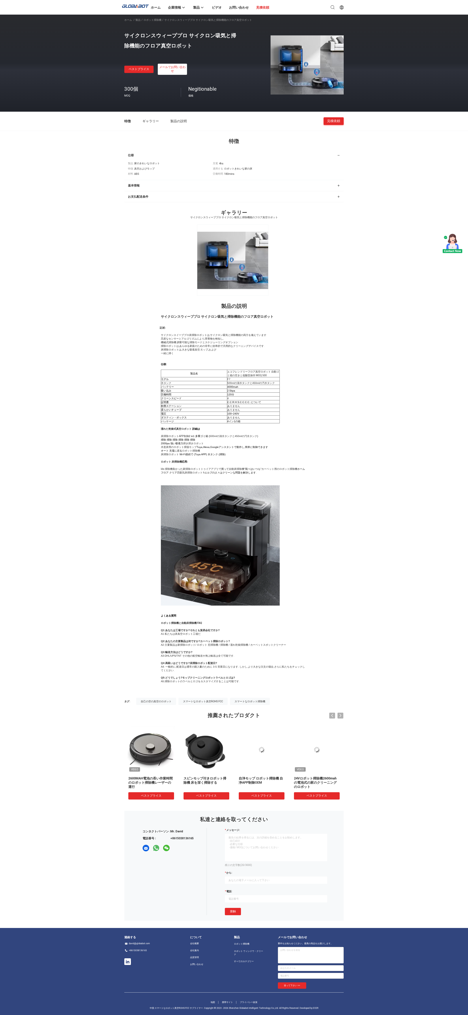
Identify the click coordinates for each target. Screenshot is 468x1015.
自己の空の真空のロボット (156, 701)
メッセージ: (233, 830)
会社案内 (194, 950)
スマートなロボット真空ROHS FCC (203, 701)
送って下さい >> (292, 985)
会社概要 (194, 943)
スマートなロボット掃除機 (250, 701)
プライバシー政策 (248, 1002)
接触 (233, 911)
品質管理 (194, 957)
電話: (229, 891)
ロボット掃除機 (152, 19)
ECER (315, 1008)
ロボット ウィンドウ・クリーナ (248, 953)
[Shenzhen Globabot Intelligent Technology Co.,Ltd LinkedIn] (127, 961)
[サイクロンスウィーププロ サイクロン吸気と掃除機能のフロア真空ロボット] (307, 64)
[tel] (176, 848)
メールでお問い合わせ (172, 69)
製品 (138, 19)
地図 (213, 1002)
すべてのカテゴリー (244, 961)
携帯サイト (227, 1002)
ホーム (128, 19)
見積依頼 (333, 121)
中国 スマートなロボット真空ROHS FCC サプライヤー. (177, 1008)
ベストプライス (139, 69)
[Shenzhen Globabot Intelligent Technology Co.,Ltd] (135, 5)
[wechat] (166, 848)
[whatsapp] (156, 848)
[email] (146, 848)
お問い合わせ (196, 964)
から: (229, 872)
